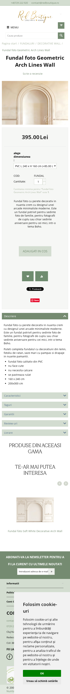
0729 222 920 (14, 626)
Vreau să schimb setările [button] (42, 681)
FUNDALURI (27, 43)
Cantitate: (20, 181)
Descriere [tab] (10, 316)
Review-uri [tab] (10, 423)
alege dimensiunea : (22, 156)
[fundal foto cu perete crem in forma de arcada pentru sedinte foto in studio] (35, 103)
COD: (17, 175)
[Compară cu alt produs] (41, 276)
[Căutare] (61, 35)
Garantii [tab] (9, 414)
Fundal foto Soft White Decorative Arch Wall (35, 531)
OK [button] (42, 673)
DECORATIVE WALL (49, 43)
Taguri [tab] (8, 405)
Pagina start (9, 43)
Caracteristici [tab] (12, 395)
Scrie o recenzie (33, 73)
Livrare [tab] (8, 432)
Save (36, 300)
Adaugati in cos (35, 251)
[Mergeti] (52, 571)
